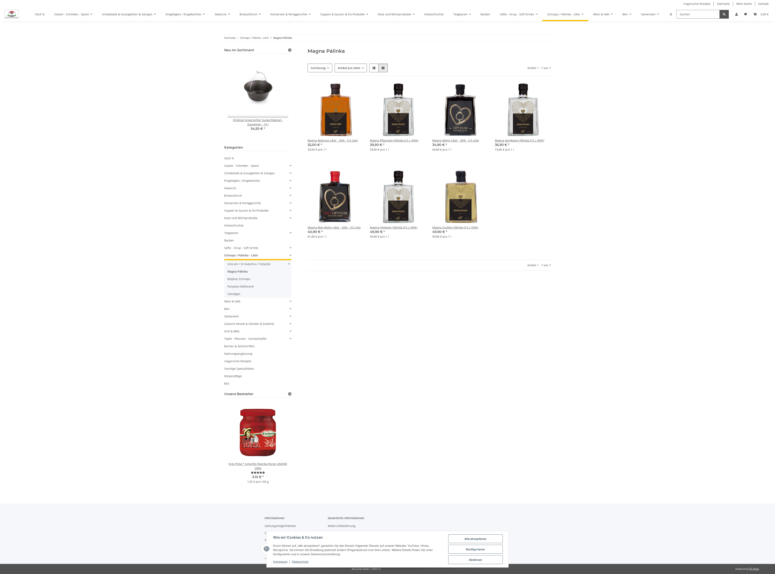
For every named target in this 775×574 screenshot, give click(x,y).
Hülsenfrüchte (234, 225)
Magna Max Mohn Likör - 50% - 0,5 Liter (334, 227)
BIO (226, 383)
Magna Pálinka (237, 271)
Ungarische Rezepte (696, 4)
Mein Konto (744, 4)
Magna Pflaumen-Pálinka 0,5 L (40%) (394, 140)
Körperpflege (233, 376)
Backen (229, 240)
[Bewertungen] (258, 472)
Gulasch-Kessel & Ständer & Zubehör (249, 324)
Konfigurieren (475, 549)
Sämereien (231, 316)
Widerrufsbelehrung (341, 526)
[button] (736, 14)
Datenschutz (300, 561)
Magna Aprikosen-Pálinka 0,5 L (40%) (519, 140)
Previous (234, 99)
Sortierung (318, 68)
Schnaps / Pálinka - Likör (241, 255)
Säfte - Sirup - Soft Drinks (241, 248)
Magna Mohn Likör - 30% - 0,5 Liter (455, 140)
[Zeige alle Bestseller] (289, 394)
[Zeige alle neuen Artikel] (289, 50)
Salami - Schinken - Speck (241, 166)
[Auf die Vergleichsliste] (346, 89)
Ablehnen (475, 559)
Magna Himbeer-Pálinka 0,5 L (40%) (393, 227)
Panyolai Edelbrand (240, 286)
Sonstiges (233, 294)
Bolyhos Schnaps (238, 279)
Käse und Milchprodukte (241, 218)
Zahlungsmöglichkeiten (280, 526)
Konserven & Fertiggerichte (242, 203)
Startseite (723, 4)
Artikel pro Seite (349, 68)
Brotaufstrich (233, 195)
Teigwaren (231, 233)
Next (281, 99)
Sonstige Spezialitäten (239, 368)
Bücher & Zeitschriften (239, 346)
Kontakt (763, 4)
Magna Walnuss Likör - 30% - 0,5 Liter (333, 140)
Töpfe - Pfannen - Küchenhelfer (245, 339)
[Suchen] (724, 14)
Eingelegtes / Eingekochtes (242, 181)
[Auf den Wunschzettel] (356, 89)
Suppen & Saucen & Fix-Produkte (246, 210)
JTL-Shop (754, 569)
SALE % (229, 158)
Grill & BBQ (231, 331)
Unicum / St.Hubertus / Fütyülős (249, 264)
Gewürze (230, 188)
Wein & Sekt (232, 301)
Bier (227, 309)
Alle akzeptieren (475, 538)
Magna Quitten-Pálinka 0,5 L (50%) (455, 227)
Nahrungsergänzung (238, 354)
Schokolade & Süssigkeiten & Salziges (249, 173)
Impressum (280, 561)
